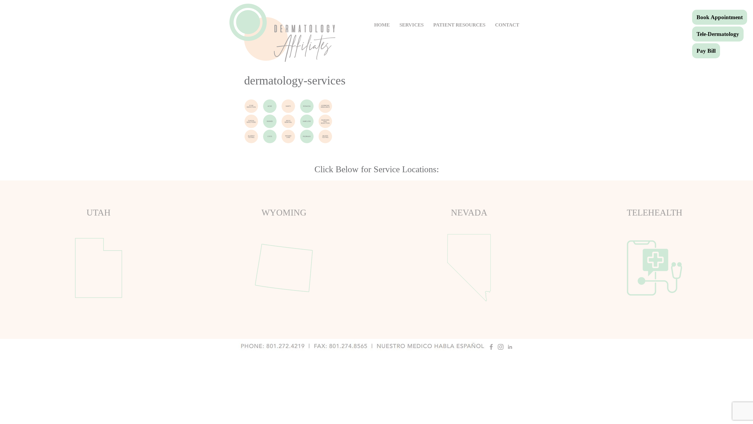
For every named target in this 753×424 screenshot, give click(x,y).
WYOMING (283, 212)
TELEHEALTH (654, 212)
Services (411, 25)
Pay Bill (706, 51)
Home (382, 25)
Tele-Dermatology (718, 34)
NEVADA (469, 212)
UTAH (98, 212)
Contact (507, 25)
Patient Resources (459, 25)
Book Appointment (720, 17)
